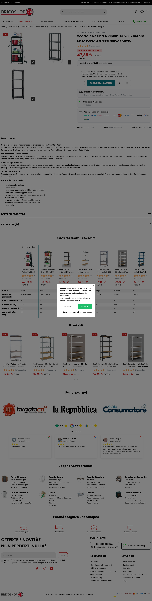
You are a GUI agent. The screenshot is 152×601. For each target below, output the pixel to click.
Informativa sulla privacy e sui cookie (77, 312)
